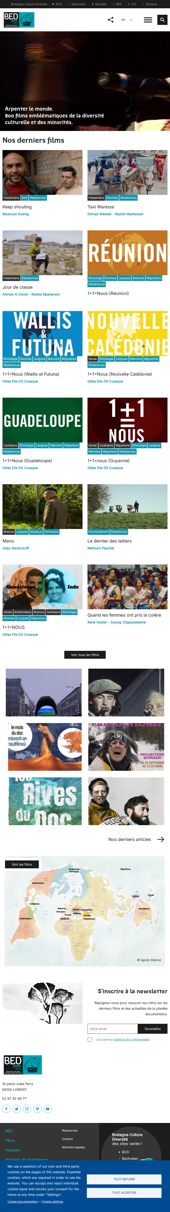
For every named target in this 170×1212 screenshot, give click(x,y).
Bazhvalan (79, 4)
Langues (124, 278)
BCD (59, 4)
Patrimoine (51, 531)
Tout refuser (124, 1179)
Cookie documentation (22, 1201)
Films (10, 1140)
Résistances (38, 197)
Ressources (70, 1130)
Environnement (99, 531)
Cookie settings (52, 1201)
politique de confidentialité (131, 1039)
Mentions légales (73, 1147)
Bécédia (100, 4)
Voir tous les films (85, 655)
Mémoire (138, 278)
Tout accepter (124, 1192)
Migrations (154, 278)
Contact (67, 1139)
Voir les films (22, 864)
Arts (24, 197)
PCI (133, 4)
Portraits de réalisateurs (26, 1159)
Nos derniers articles (129, 839)
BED (119, 4)
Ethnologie (96, 278)
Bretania (151, 4)
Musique (36, 531)
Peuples (12, 1150)
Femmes (112, 197)
